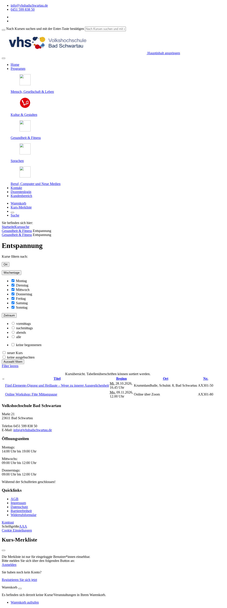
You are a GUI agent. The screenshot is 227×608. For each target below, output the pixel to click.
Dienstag (22, 285)
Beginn (121, 378)
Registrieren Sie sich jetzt (19, 580)
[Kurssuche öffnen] (12, 212)
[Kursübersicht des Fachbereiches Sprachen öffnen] (25, 153)
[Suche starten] (3, 30)
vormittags (23, 323)
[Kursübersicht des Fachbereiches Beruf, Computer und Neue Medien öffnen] (25, 176)
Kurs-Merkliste (21, 207)
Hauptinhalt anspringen (163, 53)
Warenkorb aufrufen (25, 602)
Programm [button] (18, 68)
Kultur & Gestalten (24, 115)
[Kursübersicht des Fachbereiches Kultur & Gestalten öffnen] (25, 107)
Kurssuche (21, 227)
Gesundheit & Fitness (26, 138)
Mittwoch (22, 290)
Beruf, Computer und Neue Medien (36, 184)
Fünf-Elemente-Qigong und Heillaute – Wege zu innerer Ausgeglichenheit (57, 385)
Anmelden (9, 565)
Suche (15, 215)
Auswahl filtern (13, 361)
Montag (21, 281)
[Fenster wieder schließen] (3, 550)
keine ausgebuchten (21, 357)
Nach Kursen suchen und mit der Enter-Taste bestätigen (45, 29)
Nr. (205, 378)
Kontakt (16, 188)
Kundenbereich (21, 196)
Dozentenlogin (21, 192)
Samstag (22, 303)
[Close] (20, 588)
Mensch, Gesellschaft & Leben (32, 92)
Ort (6, 264)
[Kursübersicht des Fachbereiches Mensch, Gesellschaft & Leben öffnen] (25, 84)
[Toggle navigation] (3, 58)
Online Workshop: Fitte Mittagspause (31, 394)
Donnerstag (24, 294)
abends (21, 332)
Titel (57, 378)
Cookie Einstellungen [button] (17, 530)
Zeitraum (9, 315)
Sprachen (17, 161)
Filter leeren (10, 366)
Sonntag (21, 307)
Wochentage (12, 272)
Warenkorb (18, 203)
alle (18, 337)
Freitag (21, 298)
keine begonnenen (28, 345)
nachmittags (24, 328)
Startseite (8, 227)
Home (15, 64)
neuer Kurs (15, 353)
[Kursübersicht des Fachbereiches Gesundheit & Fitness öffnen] (25, 130)
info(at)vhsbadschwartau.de (32, 430)
